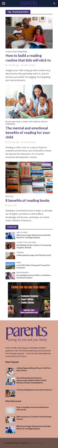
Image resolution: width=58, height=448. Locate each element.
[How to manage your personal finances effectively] (10, 410)
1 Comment (23, 412)
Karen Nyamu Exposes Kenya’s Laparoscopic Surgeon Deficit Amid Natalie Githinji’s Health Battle (31, 380)
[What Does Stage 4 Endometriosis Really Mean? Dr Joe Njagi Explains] (10, 235)
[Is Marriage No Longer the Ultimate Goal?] (10, 255)
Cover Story (11, 52)
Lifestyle (9, 197)
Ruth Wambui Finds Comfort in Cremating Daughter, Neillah (33, 246)
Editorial (32, 242)
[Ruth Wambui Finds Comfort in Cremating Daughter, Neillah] (10, 245)
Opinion (20, 252)
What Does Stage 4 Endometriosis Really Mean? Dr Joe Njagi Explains (33, 236)
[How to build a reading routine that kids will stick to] (29, 32)
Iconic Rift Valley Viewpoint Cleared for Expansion (33, 266)
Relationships (22, 273)
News (25, 232)
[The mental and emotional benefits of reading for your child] (29, 101)
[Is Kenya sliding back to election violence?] (10, 393)
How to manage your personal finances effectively (32, 408)
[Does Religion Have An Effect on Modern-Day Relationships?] (10, 275)
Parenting (22, 52)
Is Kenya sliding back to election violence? (34, 390)
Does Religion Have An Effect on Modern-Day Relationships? (33, 276)
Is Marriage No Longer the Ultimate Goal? (33, 255)
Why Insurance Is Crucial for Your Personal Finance (33, 418)
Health (19, 232)
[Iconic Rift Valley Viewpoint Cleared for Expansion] (10, 265)
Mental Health (40, 122)
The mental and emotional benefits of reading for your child (27, 132)
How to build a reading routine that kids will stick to (28, 57)
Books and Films (13, 122)
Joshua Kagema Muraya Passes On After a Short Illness (33, 369)
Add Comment (29, 65)
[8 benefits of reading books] (29, 177)
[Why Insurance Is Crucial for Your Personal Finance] (10, 419)
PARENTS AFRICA (36, 443)
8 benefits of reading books (27, 200)
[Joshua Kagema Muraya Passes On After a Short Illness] (10, 371)
